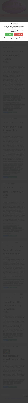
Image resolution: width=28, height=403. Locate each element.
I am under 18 (18, 34)
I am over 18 (9, 34)
